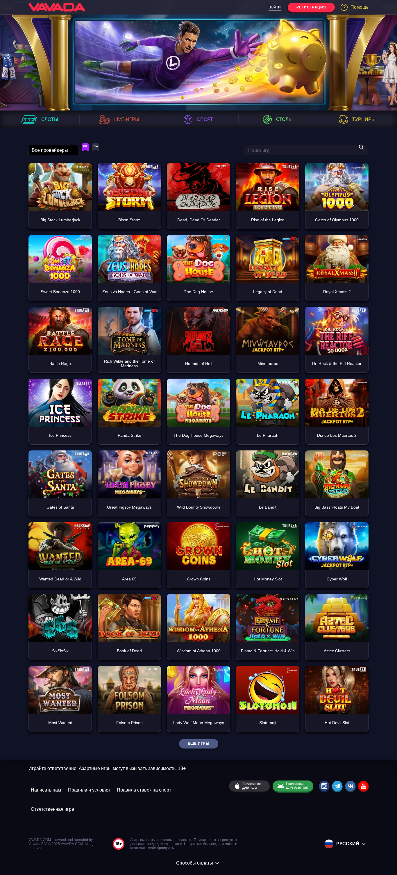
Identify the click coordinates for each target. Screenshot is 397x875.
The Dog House (198, 291)
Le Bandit (267, 507)
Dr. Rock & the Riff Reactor (337, 363)
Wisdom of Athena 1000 (199, 650)
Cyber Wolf (337, 579)
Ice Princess (60, 435)
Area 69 (129, 579)
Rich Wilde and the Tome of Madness (129, 363)
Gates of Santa (60, 507)
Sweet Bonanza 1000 (60, 291)
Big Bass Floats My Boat (336, 507)
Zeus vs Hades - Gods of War (129, 291)
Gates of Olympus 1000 (337, 220)
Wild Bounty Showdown (198, 507)
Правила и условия (89, 789)
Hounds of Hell (198, 363)
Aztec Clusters (337, 650)
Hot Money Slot (268, 579)
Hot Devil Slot (337, 722)
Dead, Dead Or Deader (198, 220)
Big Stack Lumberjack (60, 220)
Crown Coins (198, 579)
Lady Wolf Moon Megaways (198, 722)
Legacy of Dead (267, 291)
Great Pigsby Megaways (129, 507)
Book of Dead (129, 650)
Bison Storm (129, 220)
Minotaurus (267, 363)
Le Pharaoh (267, 435)
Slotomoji (267, 722)
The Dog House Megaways (198, 435)
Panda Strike (129, 435)
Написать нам (46, 789)
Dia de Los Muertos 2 (337, 435)
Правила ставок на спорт (144, 789)
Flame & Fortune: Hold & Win (268, 650)
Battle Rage (60, 363)
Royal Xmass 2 (337, 291)
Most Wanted (60, 722)
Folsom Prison (129, 722)
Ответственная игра (52, 809)
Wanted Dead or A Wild (60, 579)
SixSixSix (60, 650)
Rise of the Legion (268, 220)
